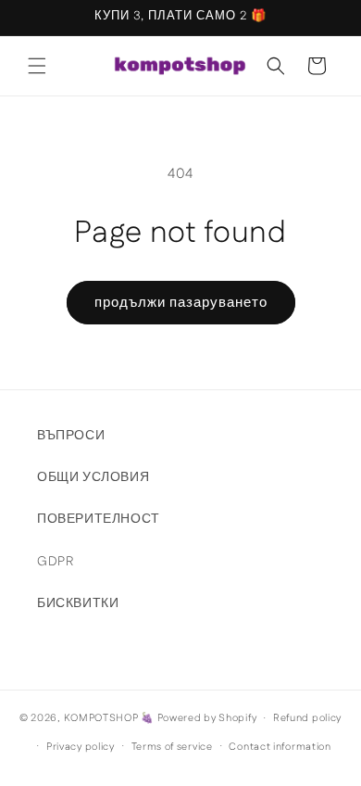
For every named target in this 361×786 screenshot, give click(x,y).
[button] (37, 65)
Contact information (279, 747)
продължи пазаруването (181, 302)
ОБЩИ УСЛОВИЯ (93, 477)
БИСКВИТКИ (77, 603)
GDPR (55, 561)
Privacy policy (80, 747)
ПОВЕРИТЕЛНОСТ (98, 519)
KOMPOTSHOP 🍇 (109, 718)
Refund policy (307, 718)
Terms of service (172, 747)
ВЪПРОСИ (71, 435)
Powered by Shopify (207, 718)
